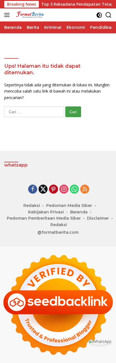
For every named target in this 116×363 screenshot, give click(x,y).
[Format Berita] (30, 15)
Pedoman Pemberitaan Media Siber (44, 218)
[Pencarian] (108, 15)
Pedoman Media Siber (69, 205)
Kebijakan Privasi (46, 212)
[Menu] (8, 15)
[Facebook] (32, 189)
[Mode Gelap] (99, 15)
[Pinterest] (53, 189)
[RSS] (84, 189)
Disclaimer (98, 218)
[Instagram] (63, 189)
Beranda (79, 212)
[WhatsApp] (74, 189)
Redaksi (31, 205)
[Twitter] (43, 189)
